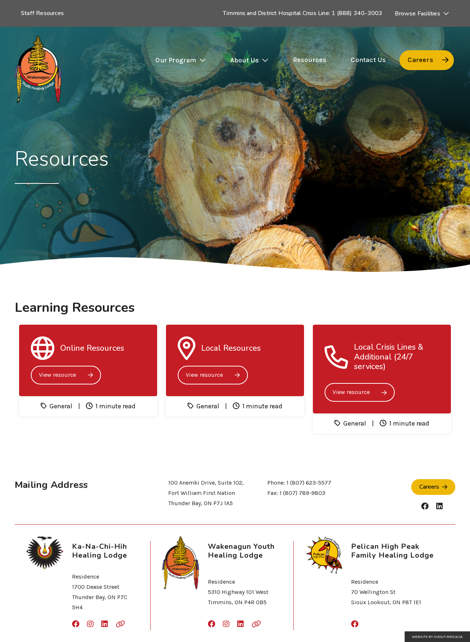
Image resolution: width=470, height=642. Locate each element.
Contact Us (368, 60)
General (61, 406)
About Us (244, 60)
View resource (57, 374)
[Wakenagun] (38, 69)
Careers (420, 60)
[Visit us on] (425, 506)
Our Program (175, 60)
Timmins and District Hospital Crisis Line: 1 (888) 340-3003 (303, 13)
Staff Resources (42, 13)
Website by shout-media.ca (437, 637)
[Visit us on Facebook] (354, 624)
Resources (310, 60)
